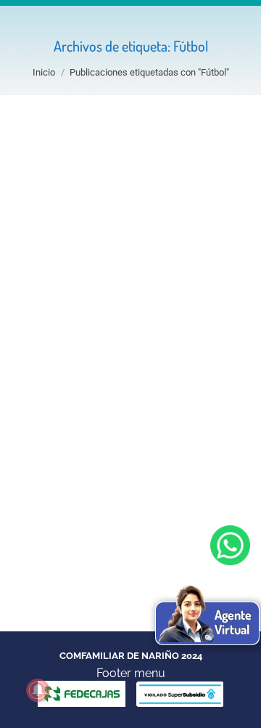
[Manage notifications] (37, 690)
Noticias (103, 383)
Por (95, 399)
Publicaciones (167, 383)
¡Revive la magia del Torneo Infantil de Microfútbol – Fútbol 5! (124, 336)
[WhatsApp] (230, 545)
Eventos (54, 383)
